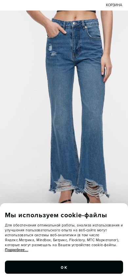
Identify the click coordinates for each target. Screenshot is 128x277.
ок (64, 267)
